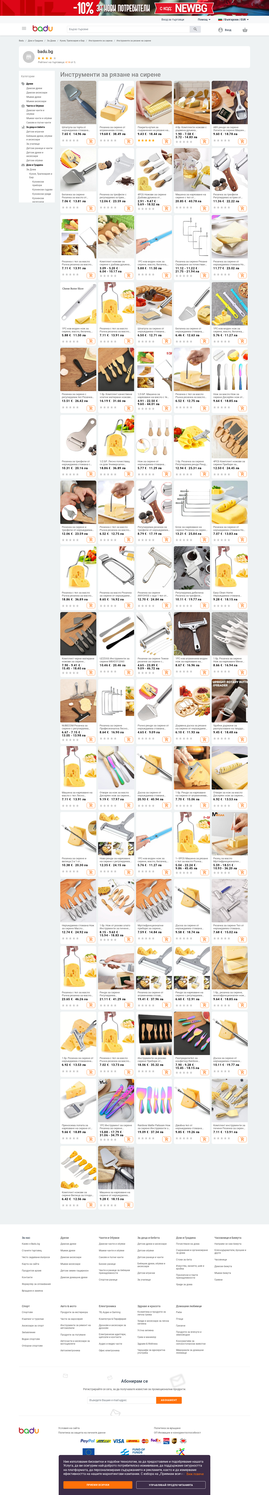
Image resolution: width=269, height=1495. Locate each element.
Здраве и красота (148, 1306)
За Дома (51, 40)
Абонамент (169, 1400)
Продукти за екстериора (74, 1312)
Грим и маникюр (146, 1337)
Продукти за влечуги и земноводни (188, 1333)
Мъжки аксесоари (36, 101)
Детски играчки (35, 131)
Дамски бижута (223, 1266)
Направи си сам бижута (227, 1243)
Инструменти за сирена (100, 40)
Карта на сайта (30, 1264)
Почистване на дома (187, 1243)
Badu (21, 40)
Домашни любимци (189, 1306)
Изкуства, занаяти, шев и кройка (190, 1267)
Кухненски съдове (42, 189)
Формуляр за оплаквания (36, 1284)
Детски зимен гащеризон (74, 1270)
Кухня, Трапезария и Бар (72, 40)
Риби (179, 1312)
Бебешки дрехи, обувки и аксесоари (39, 138)
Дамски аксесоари (36, 92)
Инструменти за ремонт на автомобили (75, 1326)
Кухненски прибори (38, 183)
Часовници (220, 1259)
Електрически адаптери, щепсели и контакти (112, 1335)
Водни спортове (31, 1339)
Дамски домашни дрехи (73, 1277)
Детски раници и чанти (39, 148)
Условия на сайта (69, 1428)
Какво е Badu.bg (31, 1243)
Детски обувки (34, 160)
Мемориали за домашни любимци (190, 1351)
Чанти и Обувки (109, 1237)
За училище (33, 144)
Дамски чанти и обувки (35, 112)
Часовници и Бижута (227, 1237)
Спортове (27, 1312)
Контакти (27, 1277)
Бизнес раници (107, 1264)
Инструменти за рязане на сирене (134, 40)
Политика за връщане (167, 1428)
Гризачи (180, 1325)
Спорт (26, 1306)
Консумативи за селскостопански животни (191, 1342)
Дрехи (64, 1237)
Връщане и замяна (32, 1290)
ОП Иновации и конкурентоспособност (177, 1432)
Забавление (28, 1332)
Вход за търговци (172, 19)
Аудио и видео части (110, 1343)
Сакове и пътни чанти (38, 122)
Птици (179, 1319)
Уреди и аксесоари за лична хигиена (153, 1322)
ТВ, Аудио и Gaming (110, 1312)
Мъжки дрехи (33, 97)
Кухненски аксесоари (38, 200)
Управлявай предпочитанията (171, 1485)
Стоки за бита (184, 1259)
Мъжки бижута (222, 1273)
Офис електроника (109, 1350)
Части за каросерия (71, 1319)
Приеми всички (98, 1485)
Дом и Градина (35, 40)
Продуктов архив (31, 1270)
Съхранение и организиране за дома (192, 1251)
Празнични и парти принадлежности (187, 1276)
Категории (27, 76)
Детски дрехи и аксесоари (34, 154)
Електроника (107, 1306)
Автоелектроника (70, 1350)
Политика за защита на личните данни (82, 1432)
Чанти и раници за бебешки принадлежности (114, 1271)
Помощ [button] (203, 19)
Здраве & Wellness (147, 1343)
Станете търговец (32, 1250)
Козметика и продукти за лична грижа (151, 1313)
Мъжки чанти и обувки (39, 118)
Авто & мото (68, 1306)
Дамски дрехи (34, 88)
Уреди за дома (184, 1284)
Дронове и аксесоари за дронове (112, 1326)
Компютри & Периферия (112, 1319)
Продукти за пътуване (72, 1334)
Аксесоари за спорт (33, 1325)
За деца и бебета (148, 1237)
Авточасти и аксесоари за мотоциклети (75, 1342)
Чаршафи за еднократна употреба (151, 1351)
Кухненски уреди (41, 194)
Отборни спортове (32, 1345)
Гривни (218, 1279)
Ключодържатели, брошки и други (230, 1251)
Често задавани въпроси (36, 1257)
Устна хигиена (145, 1330)
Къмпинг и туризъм (33, 1319)
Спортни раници (108, 1279)
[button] (24, 28)
